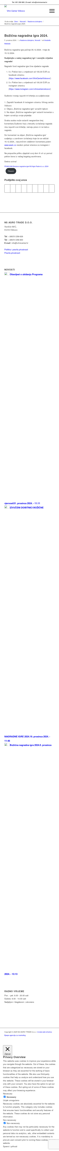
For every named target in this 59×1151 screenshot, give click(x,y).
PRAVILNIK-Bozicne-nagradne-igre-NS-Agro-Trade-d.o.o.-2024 (26, 166)
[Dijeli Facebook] (7, 188)
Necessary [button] (7, 1093)
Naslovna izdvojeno (27, 40)
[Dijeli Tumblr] (35, 188)
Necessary (11, 1097)
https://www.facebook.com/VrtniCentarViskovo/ (29, 78)
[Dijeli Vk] (40, 188)
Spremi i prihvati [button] (10, 1146)
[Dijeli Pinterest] (24, 188)
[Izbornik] (50, 11)
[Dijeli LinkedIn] (29, 188)
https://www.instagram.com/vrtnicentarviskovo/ (29, 88)
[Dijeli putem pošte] (51, 188)
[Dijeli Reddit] (46, 188)
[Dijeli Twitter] (13, 188)
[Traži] (43, 11)
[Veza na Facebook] (48, 1038)
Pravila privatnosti (12, 252)
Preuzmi (11, 171)
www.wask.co (10, 144)
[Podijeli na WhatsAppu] (18, 188)
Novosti (37, 40)
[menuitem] (43, 11)
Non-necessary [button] (9, 1119)
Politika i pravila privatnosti (16, 249)
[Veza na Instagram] (52, 1038)
